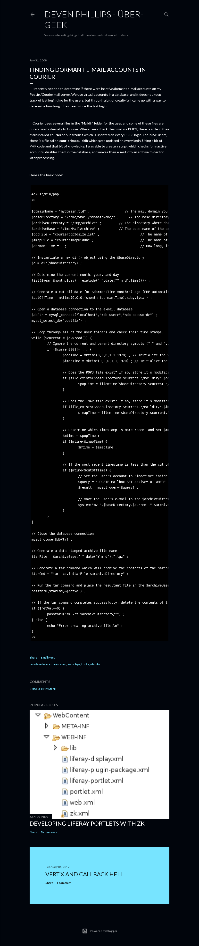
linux (70, 664)
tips (77, 664)
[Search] (166, 13)
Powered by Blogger (103, 931)
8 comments (49, 832)
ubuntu (95, 664)
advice (43, 664)
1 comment (64, 883)
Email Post (48, 657)
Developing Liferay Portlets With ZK (87, 823)
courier (54, 664)
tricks (85, 664)
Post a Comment (43, 689)
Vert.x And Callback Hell (84, 874)
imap (63, 664)
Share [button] (33, 657)
